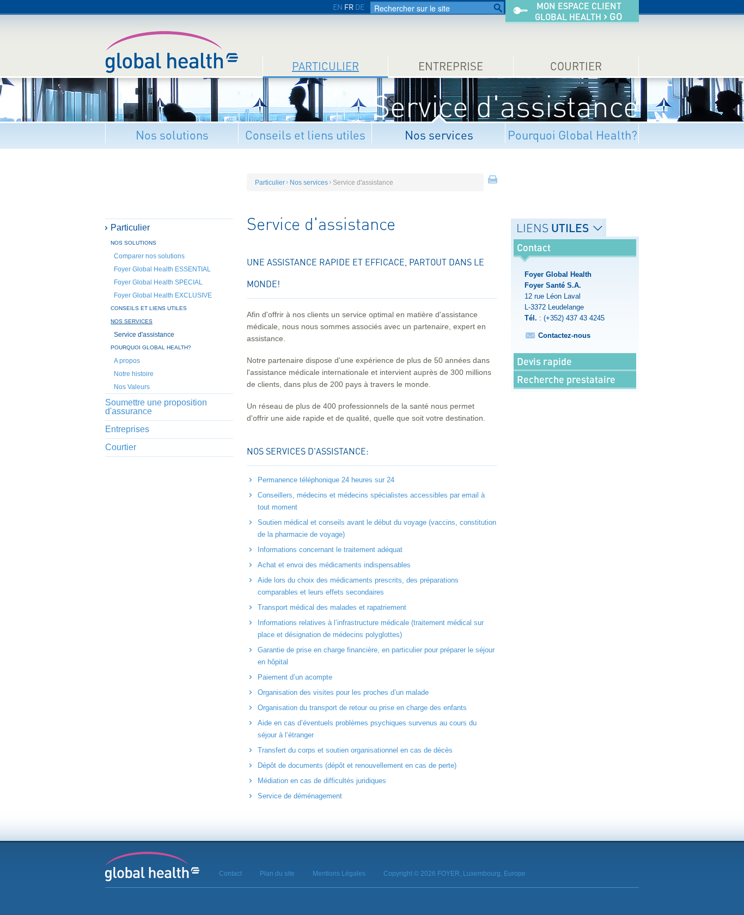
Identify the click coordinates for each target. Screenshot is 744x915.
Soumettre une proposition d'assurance (156, 407)
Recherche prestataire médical (566, 387)
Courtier (576, 66)
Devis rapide (544, 361)
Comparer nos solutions (149, 256)
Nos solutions (172, 135)
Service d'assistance (144, 334)
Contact (230, 873)
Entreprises (127, 429)
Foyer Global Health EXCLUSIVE (163, 295)
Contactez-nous (564, 335)
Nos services (439, 135)
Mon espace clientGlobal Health (579, 12)
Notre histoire (134, 374)
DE (359, 6)
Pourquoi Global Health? (572, 135)
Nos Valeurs (132, 387)
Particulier (325, 66)
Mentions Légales (339, 873)
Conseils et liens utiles (305, 135)
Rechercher (498, 8)
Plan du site (277, 873)
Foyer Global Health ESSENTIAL (162, 269)
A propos (127, 361)
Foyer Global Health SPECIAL (158, 282)
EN (338, 6)
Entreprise (450, 66)
